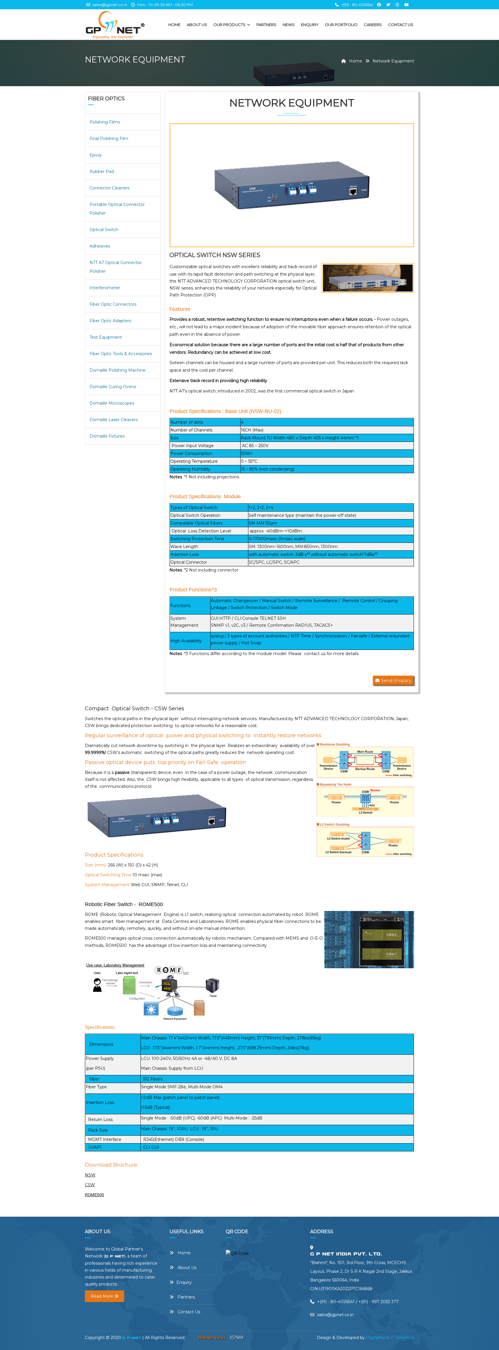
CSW (90, 1184)
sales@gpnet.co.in (109, 4)
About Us (197, 24)
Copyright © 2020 (103, 1337)
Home (174, 24)
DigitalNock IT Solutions (390, 1337)
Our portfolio (341, 24)
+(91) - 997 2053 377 (378, 1301)
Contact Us (400, 24)
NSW (90, 1175)
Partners (266, 24)
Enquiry (310, 24)
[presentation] (177, 185)
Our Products (229, 24)
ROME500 (94, 1194)
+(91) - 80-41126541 (357, 4)
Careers (373, 24)
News (289, 24)
